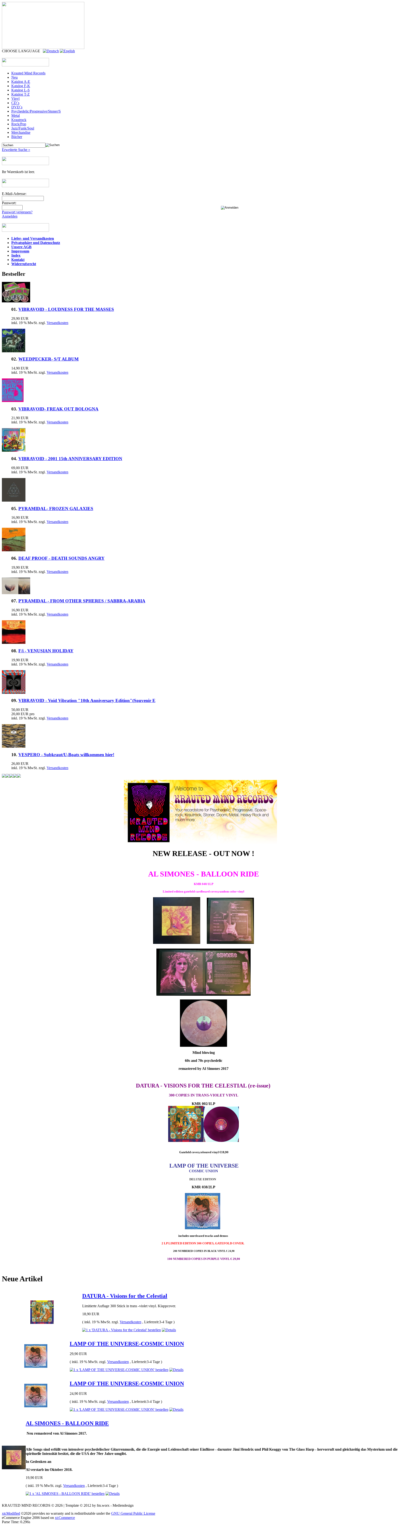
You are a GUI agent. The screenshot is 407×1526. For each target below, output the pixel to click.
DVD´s (16, 107)
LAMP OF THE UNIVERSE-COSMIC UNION (127, 1344)
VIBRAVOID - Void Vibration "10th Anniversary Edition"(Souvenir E (86, 700)
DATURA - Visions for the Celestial (124, 1296)
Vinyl (15, 99)
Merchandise (20, 132)
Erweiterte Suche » (16, 150)
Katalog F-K (20, 86)
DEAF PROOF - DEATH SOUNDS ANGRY (61, 558)
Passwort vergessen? (17, 212)
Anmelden (9, 216)
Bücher (16, 137)
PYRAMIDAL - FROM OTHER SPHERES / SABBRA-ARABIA (81, 600)
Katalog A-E (20, 82)
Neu (14, 77)
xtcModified (11, 1513)
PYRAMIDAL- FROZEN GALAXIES (55, 508)
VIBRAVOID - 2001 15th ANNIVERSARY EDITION (70, 458)
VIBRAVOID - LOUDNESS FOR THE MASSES (66, 309)
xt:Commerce (65, 1518)
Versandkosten (57, 323)
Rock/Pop (18, 124)
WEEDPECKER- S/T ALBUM (48, 359)
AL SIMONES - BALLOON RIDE (67, 1423)
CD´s (15, 103)
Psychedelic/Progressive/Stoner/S (36, 111)
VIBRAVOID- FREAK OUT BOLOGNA (58, 408)
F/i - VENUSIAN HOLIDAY (45, 650)
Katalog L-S (20, 90)
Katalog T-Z (20, 94)
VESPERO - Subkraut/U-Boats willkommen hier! (66, 754)
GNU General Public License (133, 1513)
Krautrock (18, 120)
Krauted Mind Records (28, 73)
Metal (15, 116)
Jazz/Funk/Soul (22, 128)
